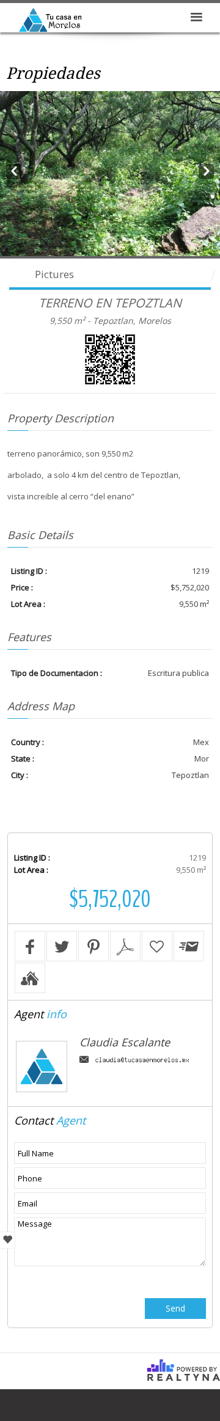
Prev (13, 169)
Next (206, 169)
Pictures (54, 274)
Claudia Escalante (124, 1042)
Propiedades (53, 73)
